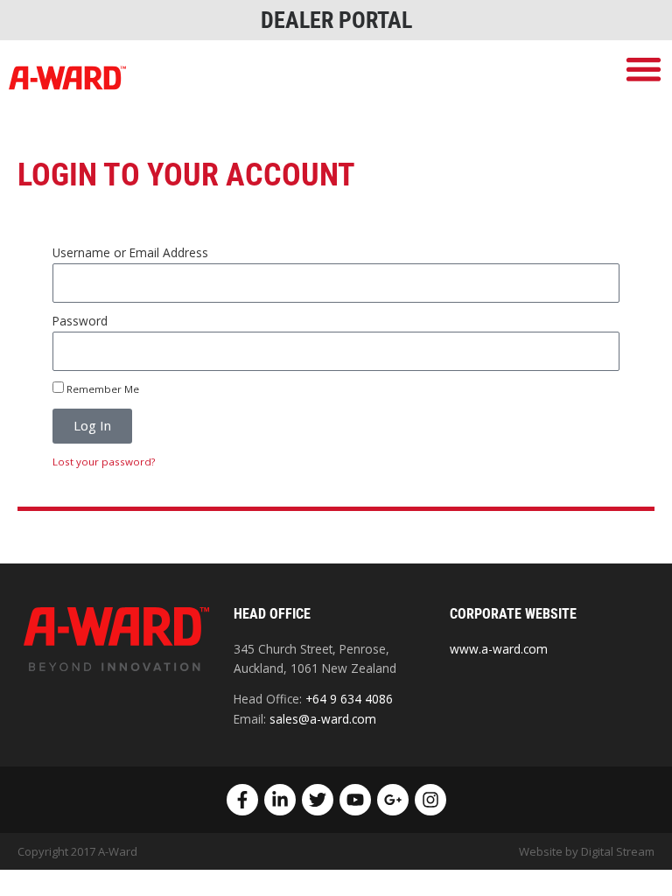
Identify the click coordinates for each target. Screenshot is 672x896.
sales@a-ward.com (323, 718)
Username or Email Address (130, 252)
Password (80, 320)
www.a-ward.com (499, 648)
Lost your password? (103, 461)
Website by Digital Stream (586, 851)
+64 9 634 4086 (349, 698)
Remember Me (101, 389)
